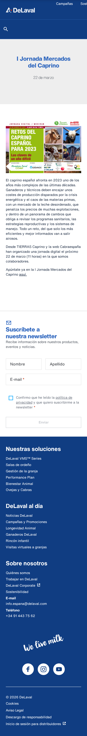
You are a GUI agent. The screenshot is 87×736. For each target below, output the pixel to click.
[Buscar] (6, 29)
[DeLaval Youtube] (59, 669)
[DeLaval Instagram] (43, 669)
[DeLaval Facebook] (28, 669)
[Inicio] (20, 10)
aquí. (23, 274)
